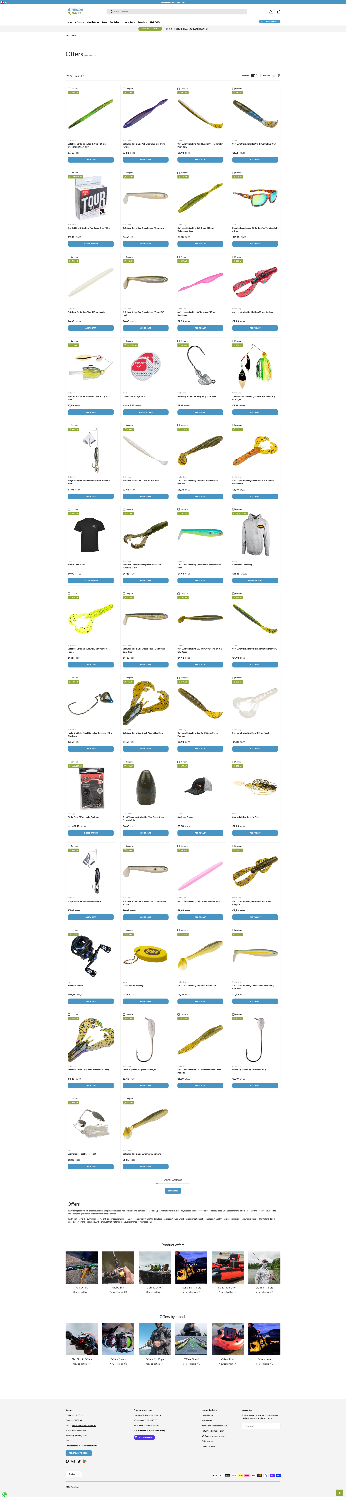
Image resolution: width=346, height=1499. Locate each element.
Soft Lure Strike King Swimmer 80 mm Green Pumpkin (197, 482)
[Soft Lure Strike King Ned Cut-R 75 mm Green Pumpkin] (200, 703)
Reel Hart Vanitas (75, 985)
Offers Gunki (191, 1359)
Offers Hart (227, 1359)
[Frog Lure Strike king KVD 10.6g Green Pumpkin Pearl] (91, 451)
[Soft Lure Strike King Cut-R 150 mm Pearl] (146, 451)
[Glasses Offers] (155, 1267)
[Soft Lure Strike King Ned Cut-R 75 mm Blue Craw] (255, 114)
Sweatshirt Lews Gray (242, 564)
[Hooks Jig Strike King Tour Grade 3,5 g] (255, 1040)
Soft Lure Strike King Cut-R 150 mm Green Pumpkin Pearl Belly (200, 145)
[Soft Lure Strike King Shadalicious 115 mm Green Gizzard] (146, 871)
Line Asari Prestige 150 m (134, 396)
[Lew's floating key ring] (146, 956)
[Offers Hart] (228, 1339)
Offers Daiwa (118, 1359)
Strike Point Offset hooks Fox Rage (83, 817)
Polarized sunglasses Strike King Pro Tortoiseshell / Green (254, 229)
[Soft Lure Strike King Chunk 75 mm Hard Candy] (91, 1040)
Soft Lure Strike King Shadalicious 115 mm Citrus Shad (199, 566)
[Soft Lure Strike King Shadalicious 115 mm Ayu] (146, 198)
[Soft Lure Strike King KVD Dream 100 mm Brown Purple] (146, 114)
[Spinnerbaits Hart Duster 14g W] (91, 1124)
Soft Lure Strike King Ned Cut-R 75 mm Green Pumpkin (197, 734)
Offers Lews (264, 1359)
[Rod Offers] (82, 1267)
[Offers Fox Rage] (155, 1339)
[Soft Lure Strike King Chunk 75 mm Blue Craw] (146, 703)
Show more (173, 1191)
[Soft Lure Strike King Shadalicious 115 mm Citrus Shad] (200, 535)
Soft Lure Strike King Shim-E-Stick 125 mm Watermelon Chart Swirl (87, 145)
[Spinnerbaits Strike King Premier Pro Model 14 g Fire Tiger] (255, 366)
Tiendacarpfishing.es (79, 1453)
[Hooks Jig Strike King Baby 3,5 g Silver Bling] (200, 366)
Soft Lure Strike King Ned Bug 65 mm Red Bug (252, 312)
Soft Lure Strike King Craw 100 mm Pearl (250, 733)
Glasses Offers (155, 1287)
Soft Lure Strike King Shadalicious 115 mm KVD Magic (143, 313)
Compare (245, 75)
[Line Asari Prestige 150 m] (146, 366)
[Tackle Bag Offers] (191, 1267)
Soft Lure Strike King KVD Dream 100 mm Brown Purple (144, 145)
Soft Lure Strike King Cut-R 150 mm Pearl (141, 480)
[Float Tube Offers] (228, 1267)
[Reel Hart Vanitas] (91, 956)
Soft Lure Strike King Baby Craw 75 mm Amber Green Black (253, 482)
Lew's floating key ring (133, 985)
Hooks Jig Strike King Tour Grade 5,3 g (139, 1069)
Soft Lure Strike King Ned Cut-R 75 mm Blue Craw (254, 144)
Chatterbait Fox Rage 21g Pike (245, 817)
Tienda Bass (75, 1487)
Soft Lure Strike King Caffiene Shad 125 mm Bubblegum (196, 313)
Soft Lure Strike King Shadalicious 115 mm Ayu (143, 228)
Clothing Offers (264, 1287)
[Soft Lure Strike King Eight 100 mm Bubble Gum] (200, 871)
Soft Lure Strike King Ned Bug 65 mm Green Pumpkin (251, 903)
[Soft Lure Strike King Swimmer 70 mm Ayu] (146, 1124)
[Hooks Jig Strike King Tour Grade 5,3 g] (146, 1040)
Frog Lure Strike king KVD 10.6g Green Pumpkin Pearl (89, 482)
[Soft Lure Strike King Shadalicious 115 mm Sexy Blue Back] (255, 956)
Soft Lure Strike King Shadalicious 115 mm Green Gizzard (144, 903)
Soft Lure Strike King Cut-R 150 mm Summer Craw (254, 648)
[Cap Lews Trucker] (200, 787)
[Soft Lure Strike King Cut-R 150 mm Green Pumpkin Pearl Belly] (200, 114)
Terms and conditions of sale (214, 1425)
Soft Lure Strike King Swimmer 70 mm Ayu (142, 1154)
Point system (207, 1441)
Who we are (207, 1420)
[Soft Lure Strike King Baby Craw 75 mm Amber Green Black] (255, 451)
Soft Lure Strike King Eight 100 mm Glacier (87, 312)
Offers (74, 35)
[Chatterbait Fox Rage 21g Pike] (255, 787)
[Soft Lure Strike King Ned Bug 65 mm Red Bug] (255, 282)
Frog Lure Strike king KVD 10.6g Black (84, 901)
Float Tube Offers (228, 1287)
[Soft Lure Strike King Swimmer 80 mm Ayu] (200, 956)
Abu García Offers (81, 1359)
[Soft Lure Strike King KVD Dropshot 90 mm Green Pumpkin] (200, 1040)
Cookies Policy (208, 1446)
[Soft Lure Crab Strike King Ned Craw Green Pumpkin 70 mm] (146, 535)
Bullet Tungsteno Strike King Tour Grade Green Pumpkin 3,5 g (143, 818)
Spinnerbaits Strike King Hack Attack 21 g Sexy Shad (89, 398)
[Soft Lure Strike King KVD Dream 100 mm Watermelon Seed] (200, 198)
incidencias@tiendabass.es (84, 1425)
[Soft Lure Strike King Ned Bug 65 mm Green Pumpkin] (255, 871)
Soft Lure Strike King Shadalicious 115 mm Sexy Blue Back (253, 987)
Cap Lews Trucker (185, 817)
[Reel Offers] (118, 1267)
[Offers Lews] (264, 1339)
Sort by (69, 75)
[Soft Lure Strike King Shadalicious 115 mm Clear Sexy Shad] (146, 619)
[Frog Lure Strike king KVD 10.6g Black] (91, 871)
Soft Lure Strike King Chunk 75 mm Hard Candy (88, 1069)
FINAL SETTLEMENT (150, 29)
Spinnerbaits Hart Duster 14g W (82, 1154)
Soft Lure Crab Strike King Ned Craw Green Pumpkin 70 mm (142, 566)
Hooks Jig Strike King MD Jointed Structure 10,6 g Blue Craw (90, 734)
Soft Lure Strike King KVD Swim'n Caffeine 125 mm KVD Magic (199, 650)
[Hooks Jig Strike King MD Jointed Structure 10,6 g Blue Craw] (91, 703)
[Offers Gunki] (191, 1339)
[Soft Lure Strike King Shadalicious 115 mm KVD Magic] (146, 282)
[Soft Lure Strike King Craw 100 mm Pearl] (255, 703)
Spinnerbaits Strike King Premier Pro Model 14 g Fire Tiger (253, 398)
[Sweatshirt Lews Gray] (255, 535)
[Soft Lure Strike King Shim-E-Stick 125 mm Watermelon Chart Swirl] (91, 114)
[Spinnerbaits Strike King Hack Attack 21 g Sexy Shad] (91, 366)
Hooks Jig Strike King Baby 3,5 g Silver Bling (196, 396)
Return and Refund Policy (213, 1431)
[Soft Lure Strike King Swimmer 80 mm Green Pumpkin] (200, 451)
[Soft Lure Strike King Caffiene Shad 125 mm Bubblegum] (200, 282)
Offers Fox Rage (155, 1359)
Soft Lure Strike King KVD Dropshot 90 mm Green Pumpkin (199, 1071)
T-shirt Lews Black (76, 564)
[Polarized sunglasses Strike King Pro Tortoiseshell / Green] (255, 198)
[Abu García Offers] (82, 1339)
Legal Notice (207, 1415)
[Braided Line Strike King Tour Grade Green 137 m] (91, 198)
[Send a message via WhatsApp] (4, 1494)
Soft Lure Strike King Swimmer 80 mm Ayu (196, 985)
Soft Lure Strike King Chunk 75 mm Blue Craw (143, 733)
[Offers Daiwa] (118, 1339)
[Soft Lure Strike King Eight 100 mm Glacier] (91, 282)
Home (67, 35)
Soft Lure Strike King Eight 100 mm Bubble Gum (198, 901)
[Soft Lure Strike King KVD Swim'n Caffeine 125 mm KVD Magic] (200, 619)
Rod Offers (82, 1287)
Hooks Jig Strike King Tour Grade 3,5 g (249, 1069)
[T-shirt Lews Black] (91, 535)
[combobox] (177, 11)
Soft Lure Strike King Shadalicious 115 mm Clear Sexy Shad (144, 650)
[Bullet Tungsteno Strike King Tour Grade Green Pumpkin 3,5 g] (146, 787)
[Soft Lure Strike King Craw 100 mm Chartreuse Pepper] (91, 619)
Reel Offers (118, 1287)
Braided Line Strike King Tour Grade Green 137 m (89, 228)
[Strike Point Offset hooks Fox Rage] (91, 787)
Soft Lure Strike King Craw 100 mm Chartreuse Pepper (89, 650)
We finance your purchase (213, 1436)
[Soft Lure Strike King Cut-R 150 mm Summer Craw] (255, 619)
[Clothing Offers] (264, 1267)
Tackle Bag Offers (191, 1287)
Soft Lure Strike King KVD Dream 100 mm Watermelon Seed (195, 229)
